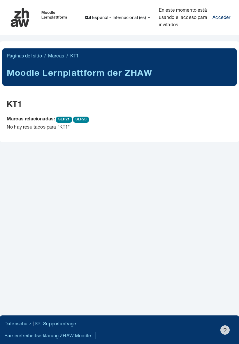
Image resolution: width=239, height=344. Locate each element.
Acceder (221, 17)
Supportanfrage (59, 323)
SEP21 (64, 119)
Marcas (56, 55)
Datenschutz (17, 323)
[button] (118, 17)
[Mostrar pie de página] (225, 330)
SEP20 (81, 119)
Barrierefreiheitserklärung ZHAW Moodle (47, 335)
